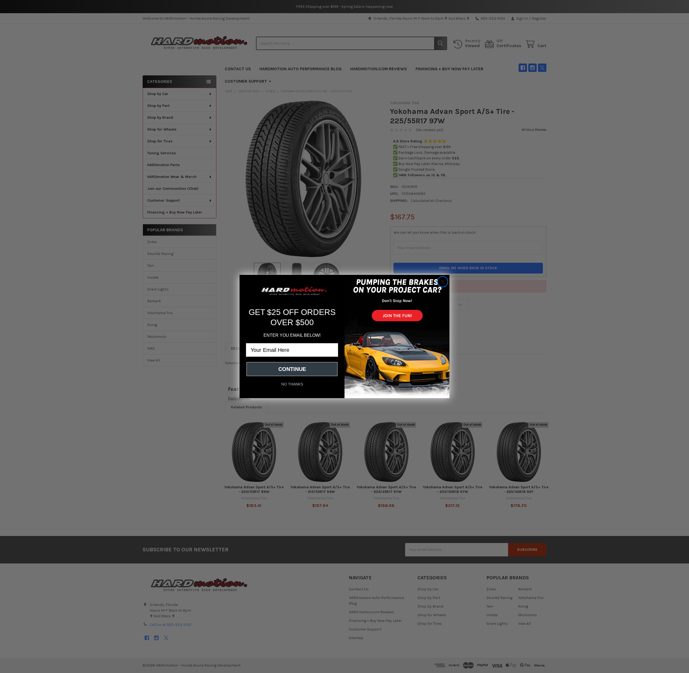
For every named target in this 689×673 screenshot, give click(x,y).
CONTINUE (292, 369)
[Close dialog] (442, 281)
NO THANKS (292, 384)
